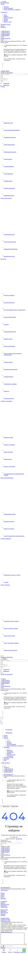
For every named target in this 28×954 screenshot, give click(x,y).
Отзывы (6, 19)
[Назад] (8, 740)
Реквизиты (3, 911)
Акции (2, 894)
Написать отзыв (5, 904)
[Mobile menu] (2, 673)
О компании (4, 901)
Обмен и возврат (8, 17)
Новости (6, 16)
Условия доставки (5, 919)
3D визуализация (8, 8)
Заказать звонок (5, 35)
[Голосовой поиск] (2, 79)
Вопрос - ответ (8, 21)
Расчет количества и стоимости (12, 9)
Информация (4, 907)
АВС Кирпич (4, 890)
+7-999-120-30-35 (5, 31)
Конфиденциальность (6, 932)
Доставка (6, 6)
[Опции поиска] (2, 77)
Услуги (2, 897)
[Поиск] (2, 718)
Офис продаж (4, 912)
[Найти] (6, 79)
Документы (4, 905)
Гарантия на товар (5, 921)
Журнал (6, 20)
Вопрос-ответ (4, 909)
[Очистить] (2, 76)
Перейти (3, 947)
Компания (3, 898)
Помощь (3, 915)
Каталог (3, 893)
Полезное (3, 914)
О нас (5, 14)
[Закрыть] (2, 723)
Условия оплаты (5, 918)
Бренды (3, 895)
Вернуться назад (10, 838)
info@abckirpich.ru (5, 38)
